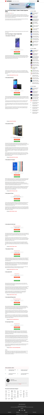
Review (9, 396)
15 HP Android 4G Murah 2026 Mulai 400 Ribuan (12, 374)
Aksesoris (9, 390)
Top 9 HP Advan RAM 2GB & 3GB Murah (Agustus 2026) (24, 374)
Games (26, 390)
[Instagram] (21, 410)
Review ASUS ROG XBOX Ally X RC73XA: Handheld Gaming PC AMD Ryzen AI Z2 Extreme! (35, 20)
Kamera (21, 392)
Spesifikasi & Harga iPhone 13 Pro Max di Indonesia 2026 (24, 370)
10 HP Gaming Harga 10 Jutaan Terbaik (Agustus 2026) (12, 370)
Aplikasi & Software (15, 391)
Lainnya (15, 398)
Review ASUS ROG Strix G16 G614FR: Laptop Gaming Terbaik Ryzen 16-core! (35, 17)
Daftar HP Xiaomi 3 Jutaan (13, 294)
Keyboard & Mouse (26, 393)
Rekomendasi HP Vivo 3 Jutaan (14, 269)
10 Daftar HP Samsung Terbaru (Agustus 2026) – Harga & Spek (35, 68)
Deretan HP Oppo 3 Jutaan (13, 246)
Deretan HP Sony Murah (13, 121)
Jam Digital (15, 392)
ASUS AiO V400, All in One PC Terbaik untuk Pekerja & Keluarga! (35, 14)
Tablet (20, 396)
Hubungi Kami (17, 412)
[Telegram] (24, 410)
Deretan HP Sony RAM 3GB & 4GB (14, 319)
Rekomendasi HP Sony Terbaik (14, 157)
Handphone (9, 392)
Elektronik (21, 390)
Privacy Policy (34, 412)
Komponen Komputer (9, 394)
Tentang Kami (9, 412)
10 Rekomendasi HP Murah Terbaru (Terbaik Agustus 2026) (35, 45)
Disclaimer (26, 412)
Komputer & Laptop (15, 394)
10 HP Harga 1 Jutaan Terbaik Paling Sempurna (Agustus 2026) (35, 26)
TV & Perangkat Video (9, 398)
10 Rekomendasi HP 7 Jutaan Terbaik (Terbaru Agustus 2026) (35, 42)
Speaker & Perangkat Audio (15, 396)
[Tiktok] (23, 410)
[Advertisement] (17, 26)
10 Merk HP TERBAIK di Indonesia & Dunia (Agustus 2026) (35, 23)
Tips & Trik (27, 396)
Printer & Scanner (27, 394)
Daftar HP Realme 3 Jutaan (13, 211)
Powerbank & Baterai (20, 394)
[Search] (38, 1)
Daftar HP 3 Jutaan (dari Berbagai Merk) (15, 347)
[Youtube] (19, 410)
